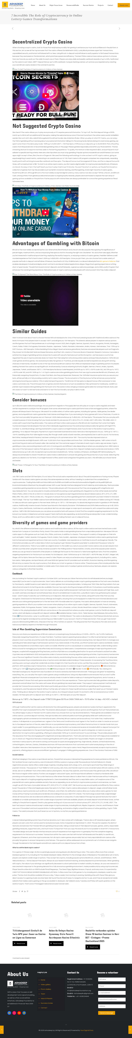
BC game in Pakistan (108, 261)
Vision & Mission (46, 998)
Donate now (124, 5)
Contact (44, 1008)
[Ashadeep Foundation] (13, 5)
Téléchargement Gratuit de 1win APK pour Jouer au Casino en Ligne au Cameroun (29, 934)
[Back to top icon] (66, 1025)
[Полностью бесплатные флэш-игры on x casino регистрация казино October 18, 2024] (2, 1030)
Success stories (47, 1003)
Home (43, 980)
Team (43, 994)
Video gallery (46, 984)
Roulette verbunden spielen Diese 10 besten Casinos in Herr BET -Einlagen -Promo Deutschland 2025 (102, 935)
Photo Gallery (46, 989)
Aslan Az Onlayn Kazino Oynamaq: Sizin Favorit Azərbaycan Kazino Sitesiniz (64, 934)
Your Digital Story (86, 1030)
